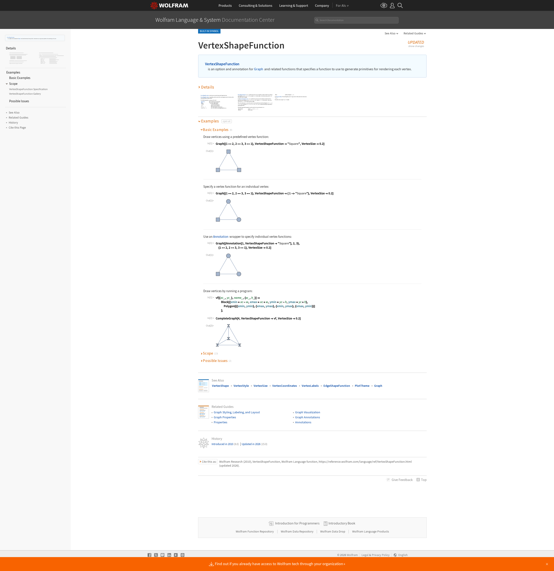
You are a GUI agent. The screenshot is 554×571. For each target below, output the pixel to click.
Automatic (203, 101)
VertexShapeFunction (10, 37)
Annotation (220, 236)
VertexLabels (310, 386)
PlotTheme (362, 386)
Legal (365, 555)
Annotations (303, 422)
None (202, 102)
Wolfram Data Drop (333, 531)
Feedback (402, 479)
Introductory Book (341, 523)
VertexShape (220, 386)
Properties (220, 422)
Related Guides (413, 33)
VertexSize (261, 386)
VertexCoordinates (284, 386)
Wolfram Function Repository (255, 531)
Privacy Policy (381, 555)
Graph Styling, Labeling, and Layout (237, 412)
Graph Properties (225, 417)
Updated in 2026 (254, 444)
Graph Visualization (307, 412)
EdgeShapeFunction (336, 386)
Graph (19, 38)
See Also (390, 33)
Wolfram (352, 555)
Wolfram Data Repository (297, 531)
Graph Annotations (307, 417)
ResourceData (279, 96)
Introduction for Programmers (297, 523)
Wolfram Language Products (370, 531)
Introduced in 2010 (225, 444)
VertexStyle (241, 386)
